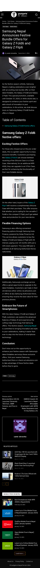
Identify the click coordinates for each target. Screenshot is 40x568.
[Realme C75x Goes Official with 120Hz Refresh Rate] (7, 476)
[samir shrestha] (3, 53)
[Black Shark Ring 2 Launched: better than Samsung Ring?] (7, 466)
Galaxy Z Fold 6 (11, 158)
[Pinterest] (21, 386)
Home (4, 21)
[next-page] (7, 483)
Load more (19, 553)
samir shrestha (12, 53)
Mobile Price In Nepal (12, 494)
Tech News (11, 21)
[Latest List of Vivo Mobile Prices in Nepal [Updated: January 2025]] (7, 513)
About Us (10, 561)
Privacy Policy (19, 561)
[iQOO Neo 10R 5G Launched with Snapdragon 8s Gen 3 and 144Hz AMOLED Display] (7, 454)
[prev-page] (3, 483)
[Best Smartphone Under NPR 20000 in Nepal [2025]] (7, 502)
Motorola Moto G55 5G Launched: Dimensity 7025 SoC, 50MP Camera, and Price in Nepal (10, 403)
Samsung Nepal (30, 326)
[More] (32, 386)
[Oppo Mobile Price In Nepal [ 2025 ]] (7, 535)
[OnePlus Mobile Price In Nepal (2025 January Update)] (7, 524)
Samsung (12, 376)
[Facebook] (11, 386)
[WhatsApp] (27, 386)
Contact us (29, 561)
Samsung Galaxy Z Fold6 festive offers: (20, 126)
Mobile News (13, 26)
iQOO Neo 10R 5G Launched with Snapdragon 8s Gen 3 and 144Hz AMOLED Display (26, 454)
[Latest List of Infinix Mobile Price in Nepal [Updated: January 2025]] (7, 546)
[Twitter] (16, 386)
